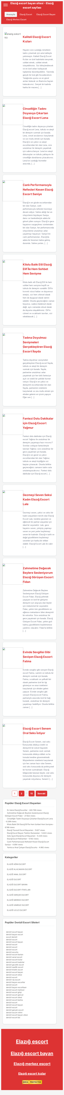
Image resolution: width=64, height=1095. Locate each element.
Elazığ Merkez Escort (16, 19)
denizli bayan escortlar (15, 982)
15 (31, 793)
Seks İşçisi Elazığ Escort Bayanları (21, 836)
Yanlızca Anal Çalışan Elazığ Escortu (22, 847)
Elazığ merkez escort (32, 1064)
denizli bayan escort (14, 934)
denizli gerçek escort (15, 1010)
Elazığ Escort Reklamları (17, 839)
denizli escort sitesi (14, 975)
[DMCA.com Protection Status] (32, 1083)
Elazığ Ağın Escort (16, 864)
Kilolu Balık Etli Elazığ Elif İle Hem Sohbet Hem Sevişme (30, 824)
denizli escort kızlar (14, 959)
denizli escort (11, 939)
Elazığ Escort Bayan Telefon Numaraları (23, 833)
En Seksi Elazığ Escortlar (17, 810)
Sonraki (41, 793)
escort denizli (11, 937)
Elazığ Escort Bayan (45, 14)
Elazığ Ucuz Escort (17, 910)
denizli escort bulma (14, 1000)
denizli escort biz (13, 1017)
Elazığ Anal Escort (16, 874)
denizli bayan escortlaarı (16, 987)
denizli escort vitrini (14, 1012)
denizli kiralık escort (14, 970)
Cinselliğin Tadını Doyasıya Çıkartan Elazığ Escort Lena (30, 819)
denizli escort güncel (14, 995)
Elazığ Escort (26, 14)
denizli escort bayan (14, 932)
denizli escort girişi (14, 992)
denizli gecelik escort (15, 965)
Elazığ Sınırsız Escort (18, 905)
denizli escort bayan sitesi (17, 1015)
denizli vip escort (13, 980)
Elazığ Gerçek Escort (18, 895)
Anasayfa (10, 14)
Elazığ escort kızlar (32, 1073)
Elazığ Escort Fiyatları (18, 890)
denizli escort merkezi (15, 990)
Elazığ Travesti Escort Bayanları (20, 830)
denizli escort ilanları (14, 954)
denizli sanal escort (14, 957)
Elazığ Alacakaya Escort (19, 869)
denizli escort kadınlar (15, 962)
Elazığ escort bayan (32, 1053)
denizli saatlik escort (14, 967)
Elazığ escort (32, 1041)
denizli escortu (12, 952)
